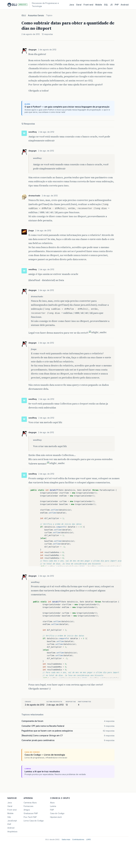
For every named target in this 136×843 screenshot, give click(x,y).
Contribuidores (78, 839)
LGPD (88, 839)
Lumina (53, 806)
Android (125, 4)
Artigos (27, 810)
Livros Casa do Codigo (34, 821)
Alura (52, 802)
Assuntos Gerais (36, 15)
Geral (78, 4)
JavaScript (12, 821)
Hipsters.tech (56, 817)
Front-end (11, 810)
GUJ (24, 15)
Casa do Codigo (57, 813)
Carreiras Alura (30, 802)
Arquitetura (12, 831)
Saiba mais (66, 839)
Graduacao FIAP (31, 813)
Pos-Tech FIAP (30, 817)
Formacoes (28, 806)
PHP (117, 4)
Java (71, 4)
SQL (106, 4)
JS (111, 4)
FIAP (52, 810)
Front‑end (88, 4)
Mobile (98, 4)
